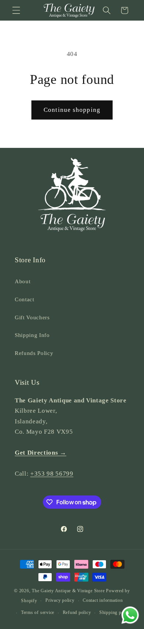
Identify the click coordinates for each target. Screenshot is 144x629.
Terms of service (37, 612)
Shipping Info (32, 335)
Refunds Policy (34, 353)
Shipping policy (115, 612)
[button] (16, 10)
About (22, 281)
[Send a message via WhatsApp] (130, 615)
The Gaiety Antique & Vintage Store (68, 590)
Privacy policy (60, 600)
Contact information (103, 600)
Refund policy (77, 612)
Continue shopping (72, 109)
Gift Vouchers (32, 317)
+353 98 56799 (51, 473)
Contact (24, 299)
